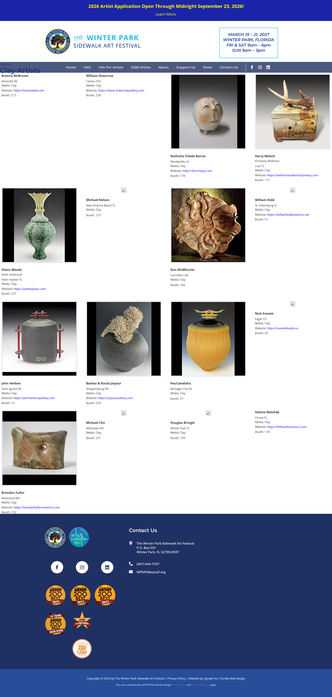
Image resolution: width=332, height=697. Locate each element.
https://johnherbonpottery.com (34, 398)
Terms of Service (200, 684)
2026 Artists (141, 67)
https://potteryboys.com (30, 289)
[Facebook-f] (252, 67)
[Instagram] (260, 67)
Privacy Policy (176, 678)
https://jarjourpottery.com (115, 398)
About (163, 67)
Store (207, 67)
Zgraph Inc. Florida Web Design (224, 678)
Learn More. (166, 14)
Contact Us (229, 67)
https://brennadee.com (29, 90)
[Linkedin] (268, 67)
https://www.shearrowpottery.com (121, 90)
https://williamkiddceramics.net (288, 214)
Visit (87, 67)
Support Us (185, 67)
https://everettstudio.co (282, 328)
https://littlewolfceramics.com (287, 427)
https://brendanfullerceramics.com (37, 507)
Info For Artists (111, 67)
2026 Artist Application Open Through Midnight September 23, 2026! (166, 6)
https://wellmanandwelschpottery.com (292, 175)
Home (71, 67)
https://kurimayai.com (197, 171)
